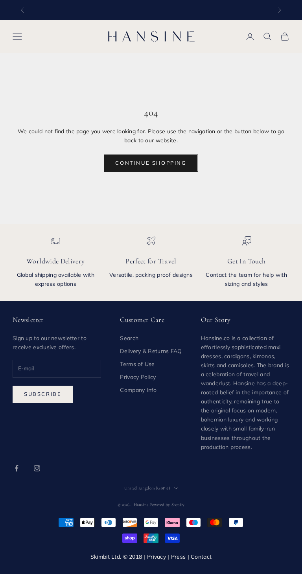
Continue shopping (150, 163)
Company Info (138, 390)
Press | (181, 556)
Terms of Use (137, 364)
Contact (201, 556)
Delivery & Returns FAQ (151, 351)
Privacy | (159, 556)
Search (129, 338)
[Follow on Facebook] (16, 468)
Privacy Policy (138, 377)
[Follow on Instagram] (37, 468)
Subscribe (42, 394)
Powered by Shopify (166, 504)
